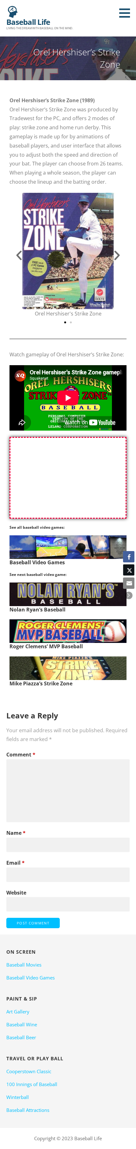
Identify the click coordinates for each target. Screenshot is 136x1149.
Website (16, 892)
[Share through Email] (128, 583)
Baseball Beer (21, 1037)
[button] (127, 13)
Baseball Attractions (27, 1110)
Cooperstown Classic (28, 1071)
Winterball (17, 1097)
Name (16, 832)
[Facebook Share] (128, 556)
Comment (20, 754)
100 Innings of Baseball (31, 1084)
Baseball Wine (21, 1024)
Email (15, 862)
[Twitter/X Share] (128, 570)
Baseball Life (28, 22)
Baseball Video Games (30, 977)
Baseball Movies (23, 965)
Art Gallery (17, 1011)
